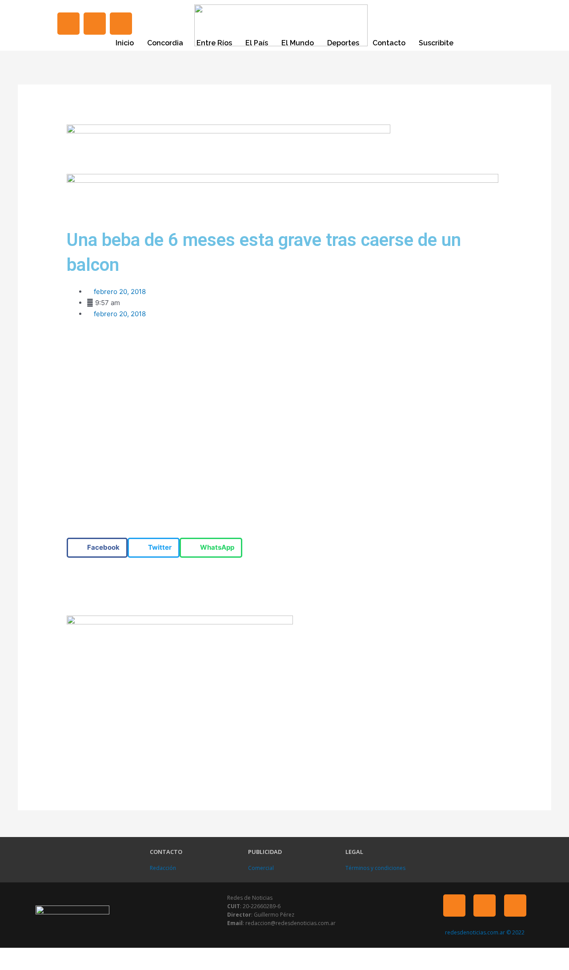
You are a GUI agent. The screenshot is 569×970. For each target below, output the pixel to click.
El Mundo (297, 43)
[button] (97, 548)
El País (256, 43)
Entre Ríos (214, 43)
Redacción (163, 868)
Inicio (125, 43)
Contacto (389, 43)
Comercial (261, 868)
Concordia (165, 43)
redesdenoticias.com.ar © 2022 (485, 932)
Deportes (343, 43)
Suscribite (436, 43)
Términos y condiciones (375, 868)
